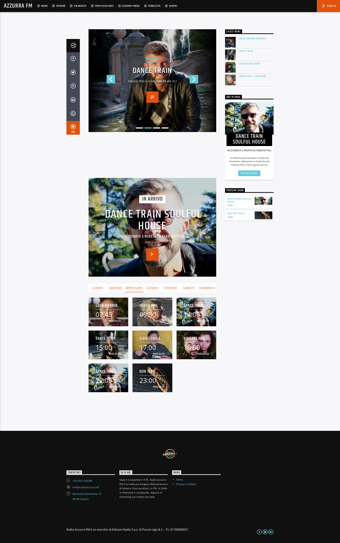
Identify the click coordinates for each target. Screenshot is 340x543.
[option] (152, 80)
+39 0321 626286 (82, 480)
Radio (44, 6)
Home (179, 479)
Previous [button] (102, 80)
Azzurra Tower (130, 6)
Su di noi (152, 62)
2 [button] (148, 127)
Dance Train (106, 339)
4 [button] (165, 127)
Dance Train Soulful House (153, 220)
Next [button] (203, 80)
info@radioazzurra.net (85, 487)
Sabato (189, 288)
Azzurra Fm (18, 5)
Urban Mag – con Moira (252, 76)
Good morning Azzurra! (108, 306)
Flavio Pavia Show (152, 71)
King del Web (194, 339)
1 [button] (139, 127)
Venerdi (170, 288)
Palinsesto (80, 6)
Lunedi (97, 288)
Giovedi (152, 288)
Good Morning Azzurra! (253, 38)
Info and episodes (249, 173)
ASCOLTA (331, 6)
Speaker (61, 6)
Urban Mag (149, 306)
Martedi (115, 288)
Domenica (207, 288)
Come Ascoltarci (104, 6)
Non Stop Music (147, 372)
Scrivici (173, 6)
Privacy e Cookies (186, 484)
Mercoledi (134, 288)
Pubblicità (154, 6)
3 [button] (156, 127)
